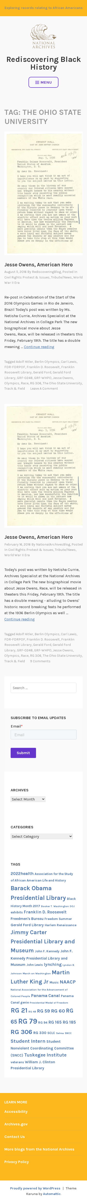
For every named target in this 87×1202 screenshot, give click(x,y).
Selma (60, 1033)
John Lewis (34, 965)
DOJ (72, 906)
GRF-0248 (25, 378)
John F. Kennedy (47, 951)
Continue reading (39, 346)
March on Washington (37, 973)
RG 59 (43, 1011)
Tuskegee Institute (45, 1055)
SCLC (51, 1033)
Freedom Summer (58, 919)
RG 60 (58, 1011)
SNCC (68, 1033)
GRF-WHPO (42, 378)
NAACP (68, 982)
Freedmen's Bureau (27, 919)
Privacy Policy (16, 1161)
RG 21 (19, 1010)
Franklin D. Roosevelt (43, 367)
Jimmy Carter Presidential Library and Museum (43, 941)
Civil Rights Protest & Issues (27, 277)
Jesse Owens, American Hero (38, 265)
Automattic (52, 1194)
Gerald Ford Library (27, 925)
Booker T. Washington (55, 906)
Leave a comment (44, 388)
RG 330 (39, 1033)
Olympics (11, 383)
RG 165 (55, 1022)
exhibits (17, 912)
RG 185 (69, 1022)
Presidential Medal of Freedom (49, 1002)
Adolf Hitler (24, 362)
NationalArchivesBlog (53, 544)
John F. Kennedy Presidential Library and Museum (41, 958)
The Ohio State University (62, 383)
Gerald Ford (42, 372)
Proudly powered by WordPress (35, 1188)
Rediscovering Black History (43, 63)
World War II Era (17, 555)
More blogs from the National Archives (39, 1149)
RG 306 (35, 383)
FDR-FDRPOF (14, 367)
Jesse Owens (63, 378)
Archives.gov (16, 1124)
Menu (46, 82)
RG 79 (27, 1021)
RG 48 (32, 1011)
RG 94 (42, 1022)
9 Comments (40, 661)
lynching (53, 964)
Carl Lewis (69, 362)
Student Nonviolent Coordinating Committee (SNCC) (42, 1048)
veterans (17, 1062)
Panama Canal (45, 995)
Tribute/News (61, 277)
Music (54, 982)
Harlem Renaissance (60, 925)
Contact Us (14, 1136)
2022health (22, 873)
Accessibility (16, 1111)
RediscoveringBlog (46, 272)
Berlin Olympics (47, 362)
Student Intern (28, 1041)
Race (25, 383)
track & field (14, 388)
